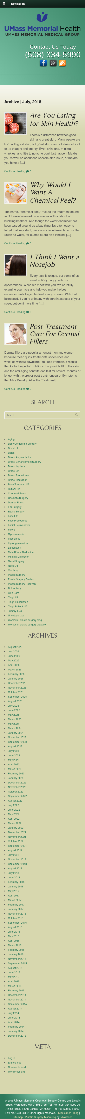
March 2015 (14, 985)
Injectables (14, 538)
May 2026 (13, 660)
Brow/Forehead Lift (18, 484)
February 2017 (16, 904)
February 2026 (16, 674)
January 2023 (16, 778)
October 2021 (15, 841)
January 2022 (16, 827)
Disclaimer (64, 1113)
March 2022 (14, 823)
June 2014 (14, 1017)
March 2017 (14, 900)
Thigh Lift (13, 597)
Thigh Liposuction (18, 601)
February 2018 (16, 882)
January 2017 (16, 909)
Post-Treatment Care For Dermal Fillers (54, 335)
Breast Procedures (18, 475)
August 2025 (15, 701)
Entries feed (14, 1062)
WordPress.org (16, 1071)
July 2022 (13, 805)
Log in (11, 1058)
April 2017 (14, 895)
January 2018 (16, 886)
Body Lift (13, 448)
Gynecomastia (16, 534)
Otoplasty (13, 570)
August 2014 (15, 1008)
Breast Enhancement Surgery (24, 461)
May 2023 (13, 759)
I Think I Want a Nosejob (54, 261)
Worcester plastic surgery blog (25, 620)
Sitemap (18, 1117)
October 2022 (15, 791)
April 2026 (14, 665)
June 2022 (14, 809)
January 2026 (16, 678)
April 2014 (14, 1022)
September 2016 (17, 922)
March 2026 (14, 669)
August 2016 (15, 927)
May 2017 (13, 891)
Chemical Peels (17, 493)
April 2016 (14, 940)
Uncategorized (16, 615)
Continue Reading (14, 171)
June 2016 (14, 931)
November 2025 (17, 687)
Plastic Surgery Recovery (22, 583)
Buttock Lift (14, 488)
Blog (75, 1113)
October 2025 (15, 692)
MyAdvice (66, 1117)
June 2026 (14, 656)
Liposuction (14, 547)
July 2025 (13, 705)
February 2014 (16, 1026)
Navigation (18, 3)
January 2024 (16, 732)
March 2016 (14, 945)
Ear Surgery (14, 507)
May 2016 (13, 936)
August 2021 (15, 850)
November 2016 (17, 913)
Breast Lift (13, 470)
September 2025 (17, 696)
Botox (11, 452)
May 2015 (13, 976)
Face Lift (13, 516)
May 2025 (13, 714)
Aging (11, 439)
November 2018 (17, 859)
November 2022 (17, 787)
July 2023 (13, 750)
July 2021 (13, 854)
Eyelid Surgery (16, 511)
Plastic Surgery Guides (21, 579)
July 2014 (13, 1013)
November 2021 (17, 836)
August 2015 (15, 967)
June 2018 (14, 877)
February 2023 (16, 773)
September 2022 (17, 796)
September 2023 (17, 741)
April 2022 (14, 818)
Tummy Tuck (15, 611)
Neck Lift (13, 565)
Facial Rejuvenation (19, 525)
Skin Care (13, 592)
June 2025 (14, 710)
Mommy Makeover (18, 556)
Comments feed (17, 1067)
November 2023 (17, 737)
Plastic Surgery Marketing (40, 1117)
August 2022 (15, 800)
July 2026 (13, 651)
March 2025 (14, 719)
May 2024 (13, 723)
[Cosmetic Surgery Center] (42, 34)
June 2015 (14, 972)
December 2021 (17, 832)
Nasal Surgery (16, 561)
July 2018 (13, 872)
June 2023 (14, 755)
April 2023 (14, 764)
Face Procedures (17, 520)
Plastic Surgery (16, 574)
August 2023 (15, 746)
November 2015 (17, 958)
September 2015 (17, 963)
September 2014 (17, 1004)
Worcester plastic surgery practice (27, 624)
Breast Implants (16, 466)
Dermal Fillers (16, 502)
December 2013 (17, 1035)
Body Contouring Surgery (22, 443)
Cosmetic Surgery (18, 498)
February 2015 (16, 990)
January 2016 (16, 954)
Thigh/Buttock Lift (17, 606)
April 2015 (14, 981)
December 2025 (17, 683)
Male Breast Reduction (21, 552)
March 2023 (14, 769)
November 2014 (17, 999)
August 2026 (15, 646)
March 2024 (14, 728)
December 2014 (17, 995)
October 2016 (15, 918)
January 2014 (16, 1031)
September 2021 (17, 845)
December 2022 (17, 782)
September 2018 (17, 863)
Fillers (11, 529)
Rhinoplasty (14, 588)
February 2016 (16, 949)
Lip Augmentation (18, 543)
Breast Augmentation (20, 457)
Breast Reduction (17, 479)
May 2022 (13, 814)
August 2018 (15, 868)
